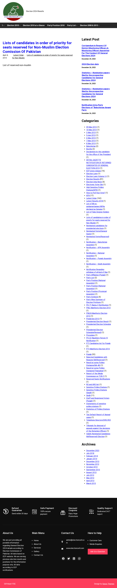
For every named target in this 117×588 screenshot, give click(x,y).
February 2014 (92, 456)
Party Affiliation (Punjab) (96, 275)
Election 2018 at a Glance (34, 25)
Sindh (88, 395)
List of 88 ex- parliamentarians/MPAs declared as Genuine (95, 206)
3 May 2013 (91, 132)
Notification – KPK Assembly (98, 247)
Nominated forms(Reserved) (97, 237)
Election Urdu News (94, 182)
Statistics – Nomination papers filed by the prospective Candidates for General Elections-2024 (96, 76)
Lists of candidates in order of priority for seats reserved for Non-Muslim (98, 220)
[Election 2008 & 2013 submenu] (99, 25)
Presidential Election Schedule (98, 324)
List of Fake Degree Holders (97, 212)
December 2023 (92, 450)
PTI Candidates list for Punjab (98, 343)
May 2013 (90, 478)
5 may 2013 (91, 135)
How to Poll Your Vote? (95, 193)
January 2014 (91, 459)
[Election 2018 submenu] (19, 25)
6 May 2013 (91, 138)
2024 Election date (90, 64)
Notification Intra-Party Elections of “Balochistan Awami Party (96, 107)
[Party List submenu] (76, 25)
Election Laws (92, 174)
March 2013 (91, 483)
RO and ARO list (92, 384)
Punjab (89, 354)
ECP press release (93, 171)
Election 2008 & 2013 (89, 25)
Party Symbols (92, 297)
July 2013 (90, 475)
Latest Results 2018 (94, 201)
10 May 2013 (91, 130)
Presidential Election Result (97, 321)
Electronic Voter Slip (94, 184)
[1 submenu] (3, 25)
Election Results (93, 179)
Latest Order (18, 55)
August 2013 (91, 472)
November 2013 (92, 464)
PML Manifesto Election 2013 (98, 308)
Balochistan (91, 146)
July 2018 (90, 453)
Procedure (90, 335)
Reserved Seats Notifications (98, 379)
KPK (88, 195)
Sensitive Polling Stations (96, 387)
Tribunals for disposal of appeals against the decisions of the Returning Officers (98, 428)
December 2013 (92, 461)
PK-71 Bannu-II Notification (97, 305)
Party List (71, 25)
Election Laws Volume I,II (96, 176)
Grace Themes (108, 584)
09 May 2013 (91, 127)
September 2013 (93, 470)
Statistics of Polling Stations (98, 409)
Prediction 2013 (92, 319)
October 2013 (92, 467)
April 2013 (90, 481)
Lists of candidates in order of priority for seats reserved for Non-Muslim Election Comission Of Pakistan (37, 47)
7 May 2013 (91, 141)
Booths (89, 149)
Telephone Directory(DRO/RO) (98, 420)
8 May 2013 (91, 143)
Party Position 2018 (55, 25)
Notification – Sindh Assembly (98, 264)
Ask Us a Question (97, 551)
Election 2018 (13, 25)
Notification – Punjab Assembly (99, 258)
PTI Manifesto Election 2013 (98, 349)
